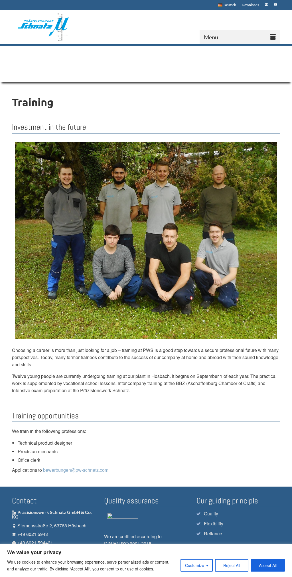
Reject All (231, 565)
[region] (146, 560)
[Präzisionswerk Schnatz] (45, 27)
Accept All (268, 565)
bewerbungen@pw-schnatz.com (75, 470)
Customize (194, 565)
